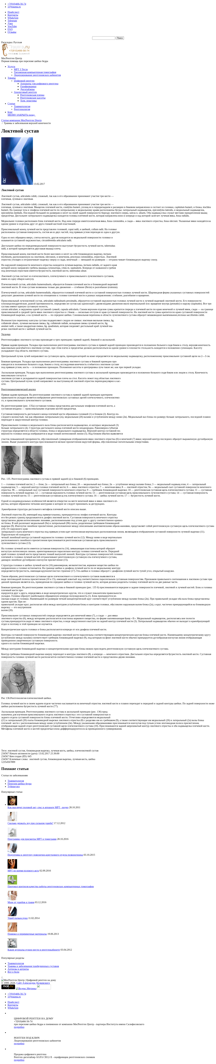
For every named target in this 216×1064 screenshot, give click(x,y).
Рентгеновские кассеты (33, 97)
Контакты (13, 15)
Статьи (11, 103)
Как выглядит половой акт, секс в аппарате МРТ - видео (38, 807)
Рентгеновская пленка (32, 95)
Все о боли (13, 972)
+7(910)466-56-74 (17, 4)
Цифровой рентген (24, 80)
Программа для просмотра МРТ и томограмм (32, 839)
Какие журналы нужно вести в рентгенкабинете (34, 949)
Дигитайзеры (27, 89)
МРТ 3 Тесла (21, 69)
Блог (10, 112)
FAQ (10, 29)
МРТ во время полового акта (23, 870)
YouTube (12, 26)
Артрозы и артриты (18, 969)
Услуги (11, 66)
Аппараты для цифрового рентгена (39, 83)
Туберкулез (14, 786)
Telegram (12, 20)
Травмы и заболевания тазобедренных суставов (33, 966)
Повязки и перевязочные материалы (27, 934)
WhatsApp (13, 17)
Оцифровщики (28, 86)
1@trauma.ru (14, 6)
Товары (12, 78)
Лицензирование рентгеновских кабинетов (37, 75)
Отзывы (12, 32)
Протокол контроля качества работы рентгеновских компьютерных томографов (51, 886)
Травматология (22, 106)
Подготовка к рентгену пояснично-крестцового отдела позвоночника (45, 854)
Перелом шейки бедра (19, 783)
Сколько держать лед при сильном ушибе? (30, 823)
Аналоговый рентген (25, 92)
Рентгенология (22, 109)
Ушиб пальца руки (18, 918)
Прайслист (13, 12)
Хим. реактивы (28, 100)
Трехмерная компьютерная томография (35, 72)
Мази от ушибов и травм (21, 902)
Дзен (10, 23)
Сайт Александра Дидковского (33, 983)
